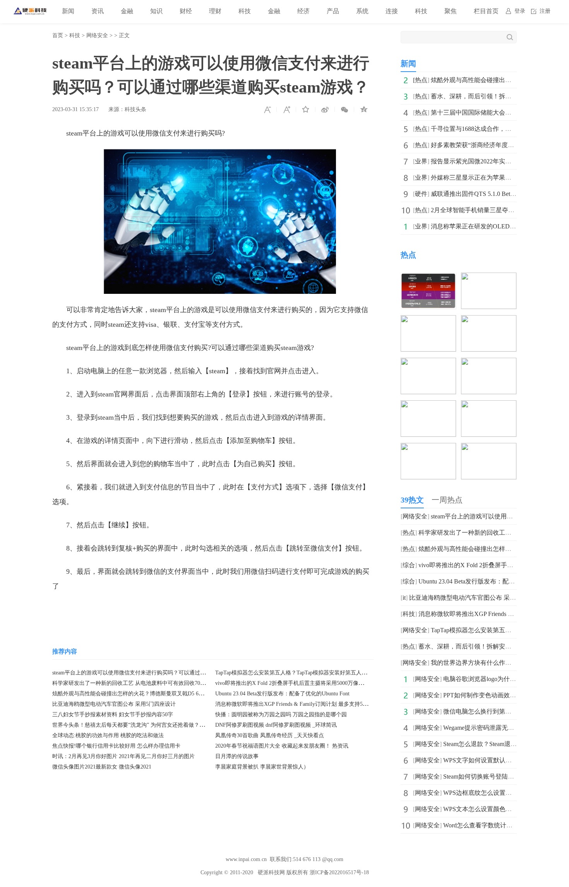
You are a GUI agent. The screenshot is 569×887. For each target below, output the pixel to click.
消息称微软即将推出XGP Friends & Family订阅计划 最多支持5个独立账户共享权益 (313, 704)
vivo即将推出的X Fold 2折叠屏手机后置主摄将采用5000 (493, 565)
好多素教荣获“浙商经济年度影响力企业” (486, 145)
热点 (421, 80)
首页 (57, 35)
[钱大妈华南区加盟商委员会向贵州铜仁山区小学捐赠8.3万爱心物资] (428, 448)
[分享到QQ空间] (364, 109)
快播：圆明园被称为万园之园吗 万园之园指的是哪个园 (281, 714)
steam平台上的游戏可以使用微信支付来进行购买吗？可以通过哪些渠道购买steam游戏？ (156, 673)
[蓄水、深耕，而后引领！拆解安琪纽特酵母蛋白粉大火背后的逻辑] (488, 278)
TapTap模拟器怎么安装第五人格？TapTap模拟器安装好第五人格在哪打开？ (304, 673)
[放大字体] (286, 109)
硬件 (421, 193)
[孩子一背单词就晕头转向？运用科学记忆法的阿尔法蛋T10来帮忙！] (428, 405)
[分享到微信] (344, 109)
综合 (409, 565)
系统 (362, 11)
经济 (303, 11)
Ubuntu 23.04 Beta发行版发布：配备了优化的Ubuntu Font (282, 694)
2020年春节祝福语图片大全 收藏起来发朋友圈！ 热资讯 (281, 746)
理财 (215, 11)
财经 (186, 11)
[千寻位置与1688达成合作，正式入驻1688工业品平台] (488, 320)
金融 (127, 11)
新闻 (68, 11)
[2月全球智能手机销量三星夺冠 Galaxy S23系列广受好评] (488, 363)
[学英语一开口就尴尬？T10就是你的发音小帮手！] (488, 405)
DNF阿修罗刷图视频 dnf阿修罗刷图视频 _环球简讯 (276, 725)
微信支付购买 (176, 609)
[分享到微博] (325, 109)
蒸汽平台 (110, 609)
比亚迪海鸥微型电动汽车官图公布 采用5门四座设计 (114, 704)
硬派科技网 (271, 872)
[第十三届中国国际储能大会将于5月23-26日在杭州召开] (428, 320)
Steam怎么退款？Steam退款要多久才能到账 (501, 744)
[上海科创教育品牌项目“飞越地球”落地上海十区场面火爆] (488, 448)
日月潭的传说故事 (237, 756)
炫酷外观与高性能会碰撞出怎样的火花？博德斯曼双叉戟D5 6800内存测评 (140, 694)
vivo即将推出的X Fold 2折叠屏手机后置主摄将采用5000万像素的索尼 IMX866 (307, 683)
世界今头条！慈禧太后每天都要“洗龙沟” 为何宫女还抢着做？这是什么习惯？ (144, 725)
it (404, 597)
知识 (156, 11)
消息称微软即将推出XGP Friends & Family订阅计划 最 (491, 614)
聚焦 (450, 11)
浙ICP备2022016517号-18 (339, 872)
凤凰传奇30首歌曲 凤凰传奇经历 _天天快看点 (269, 735)
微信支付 (140, 609)
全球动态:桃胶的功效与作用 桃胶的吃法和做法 (108, 735)
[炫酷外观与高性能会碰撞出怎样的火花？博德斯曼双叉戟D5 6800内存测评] (428, 278)
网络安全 (97, 35)
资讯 (97, 11)
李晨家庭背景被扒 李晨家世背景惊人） (262, 767)
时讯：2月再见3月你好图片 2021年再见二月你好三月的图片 (123, 756)
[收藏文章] (305, 109)
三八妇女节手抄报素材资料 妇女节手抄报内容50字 (112, 714)
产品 (333, 11)
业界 (421, 161)
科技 (244, 11)
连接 (392, 11)
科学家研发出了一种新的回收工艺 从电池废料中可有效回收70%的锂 (134, 683)
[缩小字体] (267, 109)
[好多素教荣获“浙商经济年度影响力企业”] (428, 363)
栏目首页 (486, 11)
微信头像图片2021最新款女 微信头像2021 (101, 767)
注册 (545, 11)
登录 (519, 11)
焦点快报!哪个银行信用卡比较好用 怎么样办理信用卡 (116, 746)
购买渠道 (213, 609)
